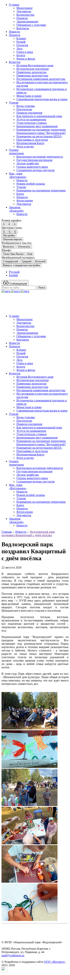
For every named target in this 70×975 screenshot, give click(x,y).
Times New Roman (13, 254)
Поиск (41, 287)
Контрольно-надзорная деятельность (39, 156)
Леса (19, 48)
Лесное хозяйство (27, 163)
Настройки (9, 235)
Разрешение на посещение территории (41, 190)
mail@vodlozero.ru (12, 955)
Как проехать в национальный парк (39, 116)
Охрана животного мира (32, 166)
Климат (21, 38)
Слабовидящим (18, 283)
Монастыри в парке (29, 95)
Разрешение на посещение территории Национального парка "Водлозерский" (41, 131)
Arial (29, 254)
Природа (14, 35)
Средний (26, 261)
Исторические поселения (32, 68)
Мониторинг (24, 8)
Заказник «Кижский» (16, 209)
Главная (6, 531)
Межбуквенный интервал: (18, 257)
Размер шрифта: (11, 220)
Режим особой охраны (30, 183)
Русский (14, 271)
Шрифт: (6, 250)
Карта (20, 193)
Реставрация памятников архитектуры (40, 79)
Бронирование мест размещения (36, 126)
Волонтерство (25, 14)
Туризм (13, 102)
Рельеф (20, 41)
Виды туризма (25, 106)
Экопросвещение (27, 21)
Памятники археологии (31, 72)
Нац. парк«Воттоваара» (18, 175)
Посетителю (24, 109)
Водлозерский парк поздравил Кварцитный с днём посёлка (28, 533)
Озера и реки (24, 51)
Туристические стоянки (31, 122)
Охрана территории (16, 151)
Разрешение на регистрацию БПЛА (39, 136)
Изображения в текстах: (16, 243)
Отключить (24, 246)
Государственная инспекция (34, 160)
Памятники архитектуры (32, 75)
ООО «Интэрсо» (54, 961)
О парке (14, 4)
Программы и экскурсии (32, 139)
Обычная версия (12, 239)
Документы (23, 11)
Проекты (22, 18)
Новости (14, 31)
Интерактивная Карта (30, 143)
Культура (14, 62)
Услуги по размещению (31, 119)
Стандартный (10, 261)
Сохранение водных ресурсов (35, 170)
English (13, 275)
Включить (8, 246)
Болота (20, 55)
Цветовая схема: (11, 227)
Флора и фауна (25, 58)
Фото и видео (25, 146)
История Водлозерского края (34, 65)
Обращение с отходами (31, 24)
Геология (22, 45)
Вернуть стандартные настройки (21, 265)
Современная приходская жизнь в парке (42, 99)
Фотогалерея (24, 200)
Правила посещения (29, 112)
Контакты (22, 28)
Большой (40, 261)
